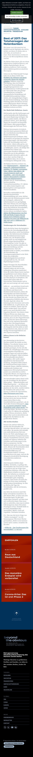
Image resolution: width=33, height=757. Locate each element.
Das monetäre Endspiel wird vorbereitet (13, 576)
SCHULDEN (7, 675)
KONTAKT (7, 723)
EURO (5, 687)
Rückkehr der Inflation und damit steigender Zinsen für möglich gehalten (15, 79)
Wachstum (7, 31)
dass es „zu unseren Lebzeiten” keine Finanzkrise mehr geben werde (16, 405)
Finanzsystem (18, 31)
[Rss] (8, 727)
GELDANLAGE (8, 690)
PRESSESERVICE (9, 717)
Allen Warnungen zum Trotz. (13, 393)
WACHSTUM (7, 678)
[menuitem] (14, 743)
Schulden (24, 30)
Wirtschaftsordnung (12, 30)
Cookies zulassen (17, 12)
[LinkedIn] (15, 727)
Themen (16, 28)
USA (5, 699)
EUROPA (6, 705)
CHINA (6, 702)
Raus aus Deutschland (12, 555)
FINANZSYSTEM (8, 681)
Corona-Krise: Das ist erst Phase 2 (15, 595)
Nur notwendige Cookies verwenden (16, 16)
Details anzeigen (17, 20)
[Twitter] (5, 727)
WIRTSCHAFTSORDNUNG (11, 684)
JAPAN (6, 708)
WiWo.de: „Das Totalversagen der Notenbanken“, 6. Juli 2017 (16, 528)
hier (5, 667)
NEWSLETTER (8, 720)
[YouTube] (12, 727)
